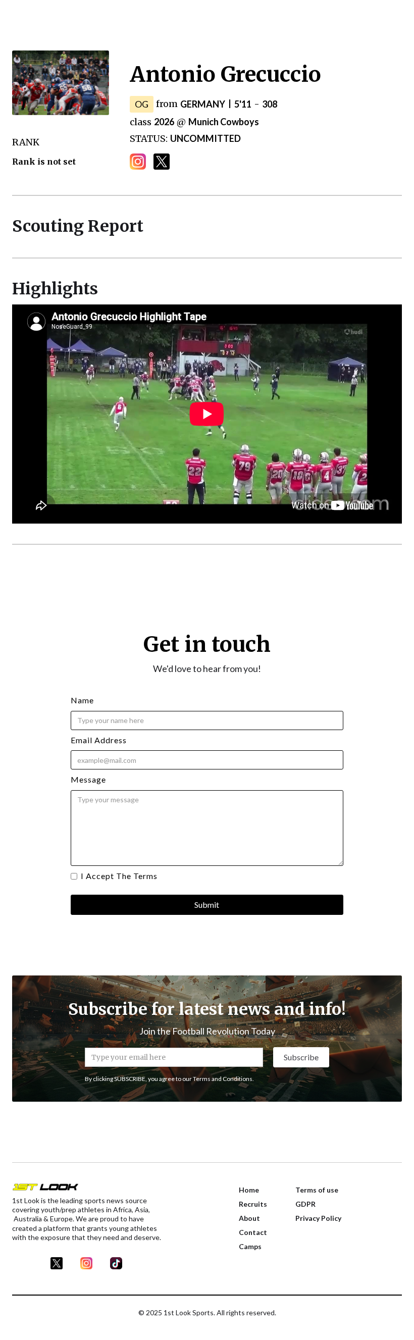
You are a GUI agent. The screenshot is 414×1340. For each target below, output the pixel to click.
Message (88, 779)
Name (82, 700)
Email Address (99, 740)
